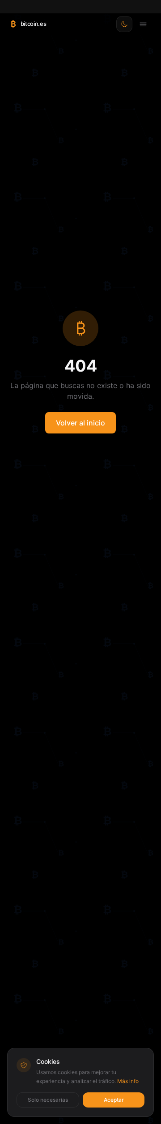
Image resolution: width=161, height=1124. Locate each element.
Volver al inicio (80, 422)
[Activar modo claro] (124, 24)
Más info (128, 1081)
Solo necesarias (48, 1099)
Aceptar (114, 1099)
